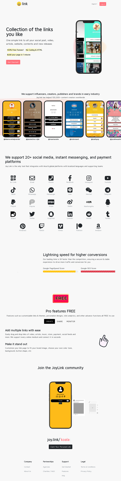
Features (65, 471)
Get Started (66, 467)
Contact (27, 467)
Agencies (46, 467)
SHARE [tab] (60, 321)
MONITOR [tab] (71, 321)
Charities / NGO (49, 471)
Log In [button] (103, 4)
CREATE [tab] (49, 321)
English (94, 4)
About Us (27, 471)
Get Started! (13, 62)
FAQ (63, 476)
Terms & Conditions (88, 467)
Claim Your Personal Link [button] (60, 447)
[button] (22, 3)
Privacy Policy (86, 471)
